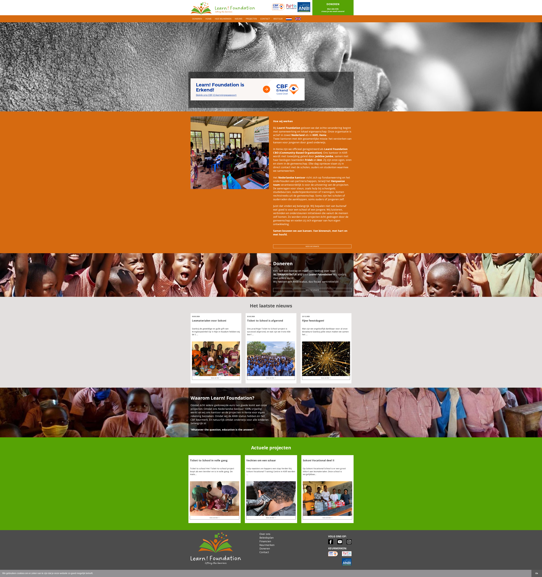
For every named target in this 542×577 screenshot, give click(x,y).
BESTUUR (278, 18)
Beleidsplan (266, 537)
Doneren (264, 548)
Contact (264, 552)
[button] (333, 7)
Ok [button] (536, 573)
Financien (265, 541)
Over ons (264, 534)
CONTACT (265, 18)
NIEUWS (238, 18)
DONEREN (197, 18)
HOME (208, 18)
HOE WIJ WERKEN (223, 18)
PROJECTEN (251, 18)
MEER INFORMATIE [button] (312, 246)
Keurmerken (266, 545)
